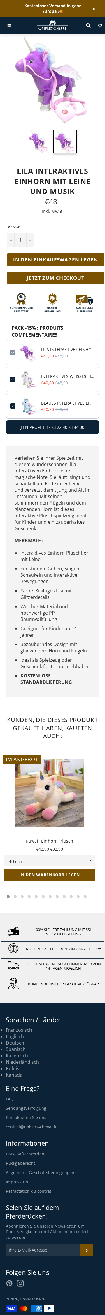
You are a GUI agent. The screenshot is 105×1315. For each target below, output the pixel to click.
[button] (8, 897)
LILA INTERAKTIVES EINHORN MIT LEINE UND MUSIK (68, 349)
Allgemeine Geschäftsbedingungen (40, 1172)
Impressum (17, 1182)
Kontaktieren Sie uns (26, 1117)
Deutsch (15, 1043)
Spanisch (16, 1049)
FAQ (10, 1099)
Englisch (15, 1036)
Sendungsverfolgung (26, 1108)
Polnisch (15, 1068)
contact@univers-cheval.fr (31, 1127)
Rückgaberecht (20, 1163)
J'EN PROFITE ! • (52, 427)
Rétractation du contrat (28, 1191)
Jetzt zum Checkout (56, 278)
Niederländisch (22, 1062)
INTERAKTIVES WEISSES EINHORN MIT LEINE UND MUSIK (68, 376)
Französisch (19, 1030)
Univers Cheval (33, 1299)
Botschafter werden (25, 1154)
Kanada (14, 1075)
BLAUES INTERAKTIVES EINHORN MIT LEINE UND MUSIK (68, 403)
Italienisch (17, 1055)
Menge (13, 227)
